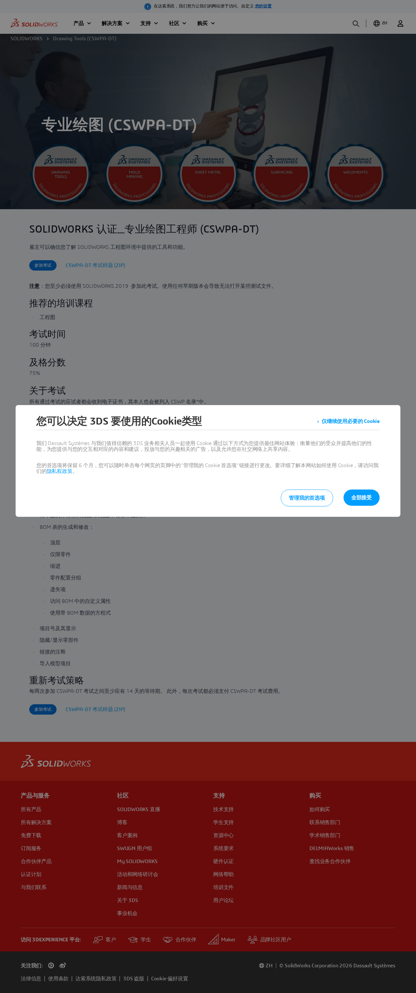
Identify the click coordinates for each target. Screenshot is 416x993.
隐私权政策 (59, 471)
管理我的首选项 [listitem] (307, 498)
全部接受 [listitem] (361, 497)
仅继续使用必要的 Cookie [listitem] (351, 421)
